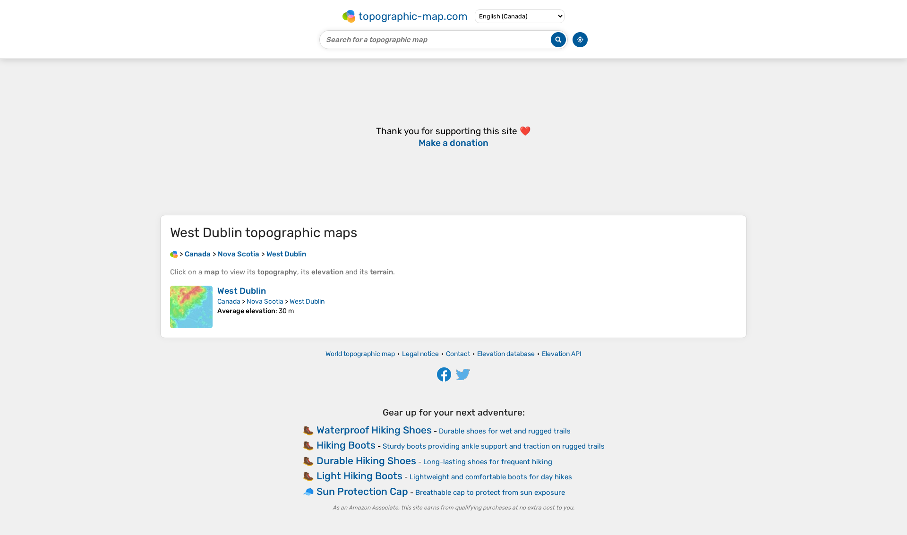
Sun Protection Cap (362, 491)
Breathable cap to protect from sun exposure (490, 492)
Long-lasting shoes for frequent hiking (487, 462)
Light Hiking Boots (359, 476)
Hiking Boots (346, 445)
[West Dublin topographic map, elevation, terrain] (191, 307)
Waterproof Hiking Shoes (374, 430)
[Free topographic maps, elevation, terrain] (174, 254)
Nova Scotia (265, 301)
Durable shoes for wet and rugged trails (505, 431)
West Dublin (241, 291)
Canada (228, 301)
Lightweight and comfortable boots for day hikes (491, 477)
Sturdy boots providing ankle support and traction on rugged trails (494, 446)
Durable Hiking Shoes (366, 461)
